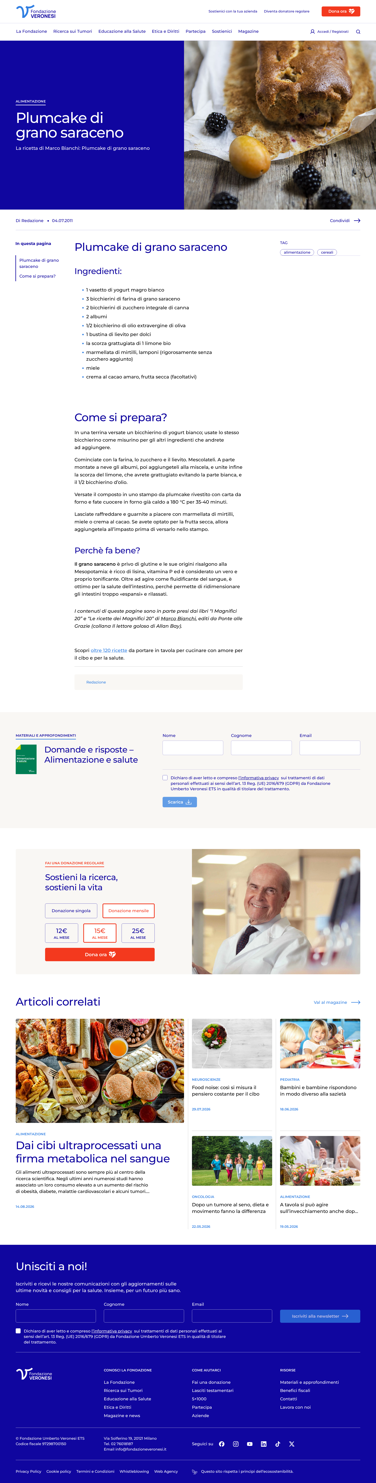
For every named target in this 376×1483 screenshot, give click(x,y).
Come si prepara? (37, 276)
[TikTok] (277, 1444)
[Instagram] (235, 1444)
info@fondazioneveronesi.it (140, 1449)
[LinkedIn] (263, 1444)
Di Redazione (29, 220)
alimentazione (297, 252)
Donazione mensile (128, 910)
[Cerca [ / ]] (358, 31)
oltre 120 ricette (109, 650)
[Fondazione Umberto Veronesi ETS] (36, 11)
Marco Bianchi (178, 618)
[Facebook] (221, 1444)
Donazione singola (71, 910)
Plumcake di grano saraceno (39, 263)
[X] (291, 1444)
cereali (327, 252)
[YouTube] (249, 1444)
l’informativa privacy (258, 777)
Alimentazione (31, 101)
